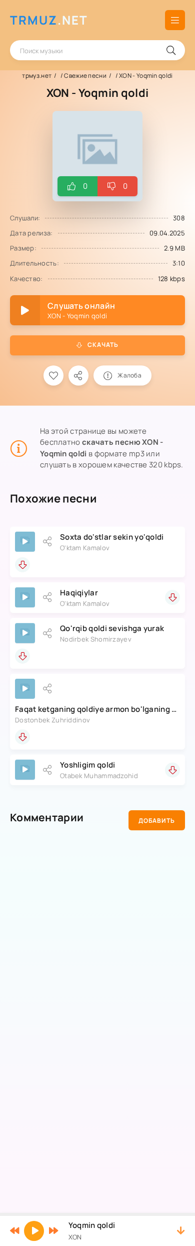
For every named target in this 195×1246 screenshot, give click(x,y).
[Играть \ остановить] (25, 542)
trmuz (49, 20)
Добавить (156, 820)
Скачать (103, 344)
